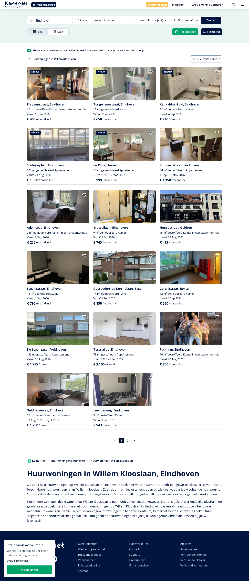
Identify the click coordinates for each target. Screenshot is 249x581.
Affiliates (185, 544)
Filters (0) (213, 32)
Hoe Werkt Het (138, 544)
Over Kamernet (87, 544)
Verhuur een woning (193, 554)
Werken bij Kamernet (91, 549)
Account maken (157, 4)
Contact (134, 549)
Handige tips (137, 560)
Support (134, 554)
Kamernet (38, 461)
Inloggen (178, 5)
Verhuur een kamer (192, 560)
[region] (29, 558)
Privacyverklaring (89, 565)
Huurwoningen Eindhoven (68, 461)
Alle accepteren (29, 569)
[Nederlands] (233, 4)
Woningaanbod (45, 4)
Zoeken (211, 20)
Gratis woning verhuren (207, 5)
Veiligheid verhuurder (194, 565)
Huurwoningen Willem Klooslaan (112, 460)
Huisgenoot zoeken (90, 554)
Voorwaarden (86, 560)
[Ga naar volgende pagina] (134, 440)
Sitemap (83, 571)
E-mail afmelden (139, 565)
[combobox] (47, 20)
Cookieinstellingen (18, 560)
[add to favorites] (84, 71)
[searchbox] (52, 20)
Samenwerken (189, 549)
